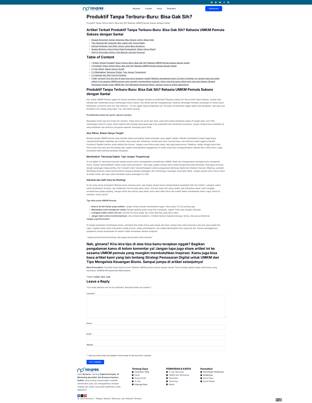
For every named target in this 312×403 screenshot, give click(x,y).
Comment (91, 293)
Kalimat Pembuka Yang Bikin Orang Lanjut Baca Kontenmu (118, 46)
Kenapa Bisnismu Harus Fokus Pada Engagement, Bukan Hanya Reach (123, 49)
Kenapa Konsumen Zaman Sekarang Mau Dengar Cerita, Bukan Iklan (122, 40)
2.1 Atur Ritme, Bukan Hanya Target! (107, 69)
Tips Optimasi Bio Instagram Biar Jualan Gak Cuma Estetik (118, 43)
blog (103, 276)
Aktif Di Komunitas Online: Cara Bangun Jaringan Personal (118, 52)
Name (90, 323)
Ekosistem (171, 9)
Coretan (148, 9)
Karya (159, 9)
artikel (97, 276)
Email (89, 334)
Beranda (136, 9)
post (108, 276)
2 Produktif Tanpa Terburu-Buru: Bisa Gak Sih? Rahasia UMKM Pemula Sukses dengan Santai (134, 66)
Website (90, 345)
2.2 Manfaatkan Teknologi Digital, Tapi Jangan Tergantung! (118, 72)
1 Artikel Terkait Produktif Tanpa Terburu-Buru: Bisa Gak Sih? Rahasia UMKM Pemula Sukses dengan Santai (140, 63)
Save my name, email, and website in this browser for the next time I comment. (120, 355)
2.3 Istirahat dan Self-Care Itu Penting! (109, 75)
